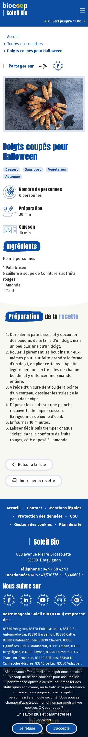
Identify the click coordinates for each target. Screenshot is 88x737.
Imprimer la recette (37, 480)
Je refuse (27, 728)
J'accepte (61, 728)
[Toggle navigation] (82, 12)
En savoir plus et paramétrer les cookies (44, 716)
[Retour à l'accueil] (15, 6)
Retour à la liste (32, 464)
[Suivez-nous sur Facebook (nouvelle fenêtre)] (9, 600)
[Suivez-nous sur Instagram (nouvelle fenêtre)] (60, 600)
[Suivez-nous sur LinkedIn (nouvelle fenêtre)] (26, 600)
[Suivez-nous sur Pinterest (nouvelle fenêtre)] (76, 600)
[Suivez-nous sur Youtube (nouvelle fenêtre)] (43, 600)
